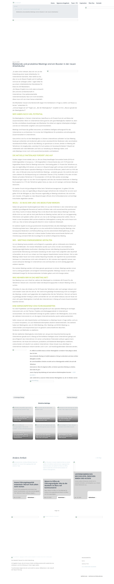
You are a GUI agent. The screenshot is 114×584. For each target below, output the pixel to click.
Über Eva (91, 3)
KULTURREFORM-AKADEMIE (89, 566)
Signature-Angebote (63, 3)
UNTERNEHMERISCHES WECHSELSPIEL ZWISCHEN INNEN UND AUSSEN (85, 476)
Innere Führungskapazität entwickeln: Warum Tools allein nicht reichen (26, 484)
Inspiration (83, 3)
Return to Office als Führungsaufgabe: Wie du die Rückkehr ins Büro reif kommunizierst (56, 484)
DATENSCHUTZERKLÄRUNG (96, 576)
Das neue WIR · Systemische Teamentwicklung (27, 9)
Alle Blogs (98, 458)
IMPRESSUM (84, 576)
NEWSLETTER (85, 564)
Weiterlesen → (31, 497)
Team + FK (74, 3)
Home (53, 3)
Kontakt (98, 3)
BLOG (83, 561)
